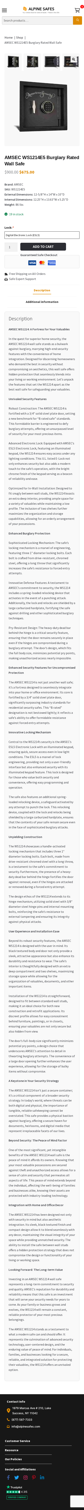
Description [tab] (42, 290)
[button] (74, 59)
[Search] (77, 20)
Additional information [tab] (42, 302)
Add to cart (43, 247)
